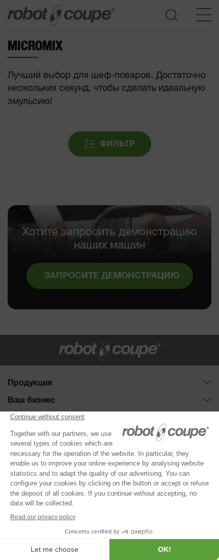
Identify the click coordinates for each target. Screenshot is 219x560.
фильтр (117, 144)
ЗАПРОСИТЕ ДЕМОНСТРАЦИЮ (111, 276)
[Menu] (203, 14)
